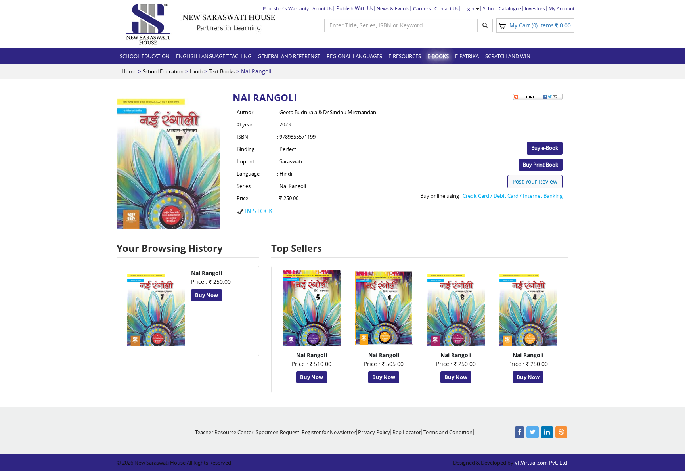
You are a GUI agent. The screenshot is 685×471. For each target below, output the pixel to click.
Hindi (196, 71)
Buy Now (206, 295)
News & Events (393, 8)
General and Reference (289, 56)
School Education (145, 56)
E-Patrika (467, 56)
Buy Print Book (540, 164)
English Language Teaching (213, 56)
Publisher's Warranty (286, 8)
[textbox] (401, 25)
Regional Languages (354, 56)
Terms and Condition (448, 432)
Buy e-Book (544, 147)
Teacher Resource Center (224, 432)
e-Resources (404, 56)
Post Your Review (535, 181)
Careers (422, 8)
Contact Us (446, 8)
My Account (561, 8)
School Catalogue (502, 8)
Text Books (222, 71)
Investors (535, 8)
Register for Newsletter (329, 432)
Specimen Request (277, 432)
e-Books (438, 56)
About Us (322, 8)
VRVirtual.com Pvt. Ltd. (541, 462)
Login (468, 8)
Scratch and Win (507, 56)
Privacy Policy (374, 432)
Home (129, 71)
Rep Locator (406, 432)
